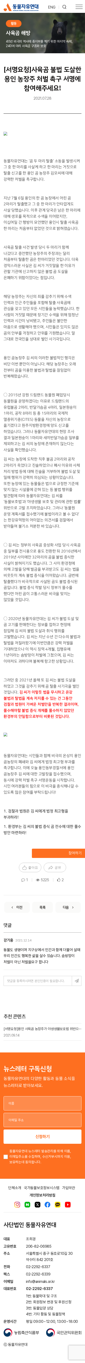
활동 (14, 23)
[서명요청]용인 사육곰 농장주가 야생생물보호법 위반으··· (42, 1029)
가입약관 (68, 1188)
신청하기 (42, 1136)
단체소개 (14, 1188)
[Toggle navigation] (79, 7)
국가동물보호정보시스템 (42, 1188)
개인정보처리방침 (42, 1195)
